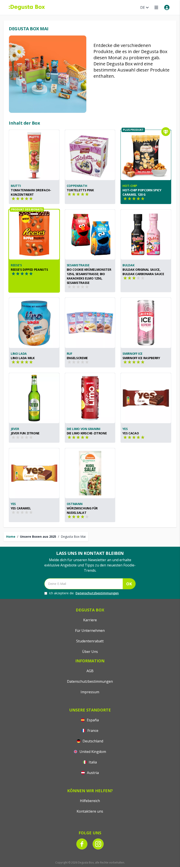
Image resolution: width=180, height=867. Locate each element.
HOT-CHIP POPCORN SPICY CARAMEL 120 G (141, 192)
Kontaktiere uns (90, 811)
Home (10, 536)
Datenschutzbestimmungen (97, 593)
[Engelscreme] (90, 323)
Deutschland (92, 741)
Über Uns (90, 651)
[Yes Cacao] (146, 398)
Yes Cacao (130, 433)
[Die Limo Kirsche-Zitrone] (90, 398)
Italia (92, 762)
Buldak (128, 265)
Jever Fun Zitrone (25, 433)
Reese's (16, 265)
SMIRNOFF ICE (132, 353)
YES (125, 429)
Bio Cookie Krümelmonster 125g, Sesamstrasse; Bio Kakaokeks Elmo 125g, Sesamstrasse (89, 276)
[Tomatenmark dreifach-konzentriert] (34, 155)
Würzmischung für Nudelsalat (82, 510)
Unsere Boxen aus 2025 (38, 536)
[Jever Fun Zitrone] (34, 398)
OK (129, 583)
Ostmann (75, 504)
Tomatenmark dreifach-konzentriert (31, 192)
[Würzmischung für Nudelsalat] (90, 473)
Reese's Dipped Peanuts (29, 269)
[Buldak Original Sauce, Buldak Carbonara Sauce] (146, 235)
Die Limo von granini (83, 429)
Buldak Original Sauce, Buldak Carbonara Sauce (143, 271)
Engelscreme (77, 358)
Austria (92, 772)
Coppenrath (77, 186)
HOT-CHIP (129, 186)
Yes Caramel (21, 508)
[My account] (166, 7)
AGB (90, 670)
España (92, 720)
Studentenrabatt (90, 641)
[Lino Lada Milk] (34, 323)
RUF (69, 353)
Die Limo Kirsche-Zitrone (87, 433)
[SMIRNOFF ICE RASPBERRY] (146, 323)
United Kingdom (92, 751)
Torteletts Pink (80, 190)
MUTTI (16, 186)
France (92, 730)
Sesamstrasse (78, 265)
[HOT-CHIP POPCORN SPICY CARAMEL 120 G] (146, 155)
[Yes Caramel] (34, 473)
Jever (15, 429)
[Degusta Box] (27, 7)
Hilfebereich (90, 800)
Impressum (90, 692)
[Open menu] (156, 7)
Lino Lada (19, 353)
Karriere (90, 620)
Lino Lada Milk (23, 358)
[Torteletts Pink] (90, 155)
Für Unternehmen (90, 630)
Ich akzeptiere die (84, 593)
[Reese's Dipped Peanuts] (34, 235)
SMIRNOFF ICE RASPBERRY (141, 358)
